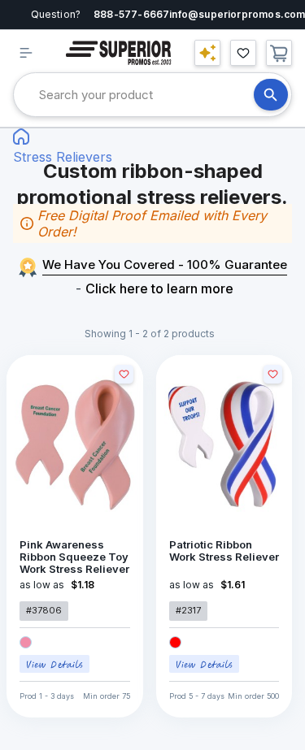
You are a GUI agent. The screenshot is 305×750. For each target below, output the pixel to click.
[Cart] (279, 53)
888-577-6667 (131, 14)
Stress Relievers (62, 157)
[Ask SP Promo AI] (207, 53)
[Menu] (26, 53)
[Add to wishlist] (124, 374)
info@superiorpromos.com (237, 14)
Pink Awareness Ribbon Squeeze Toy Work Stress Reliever (74, 557)
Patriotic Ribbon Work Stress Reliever (224, 551)
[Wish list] (243, 53)
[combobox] (146, 94)
